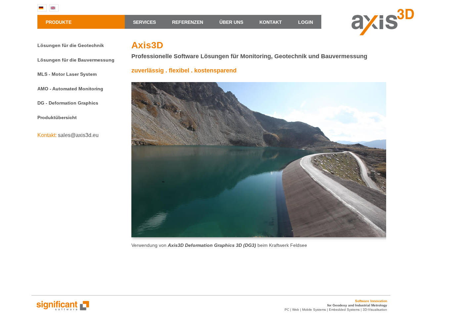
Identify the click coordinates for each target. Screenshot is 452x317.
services (147, 22)
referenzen (191, 22)
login (305, 22)
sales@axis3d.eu (78, 135)
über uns (234, 22)
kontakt (274, 22)
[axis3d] (382, 33)
